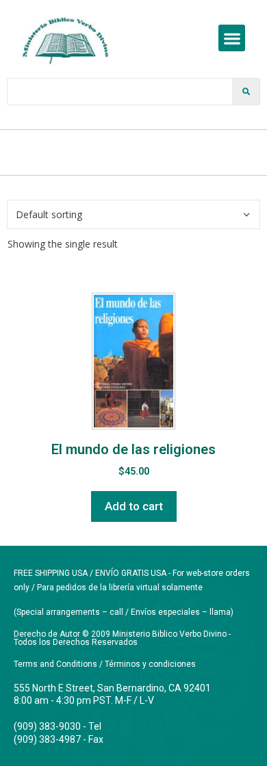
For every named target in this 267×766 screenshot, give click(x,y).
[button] (231, 38)
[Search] (245, 92)
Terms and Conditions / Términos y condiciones (105, 664)
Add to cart (134, 506)
